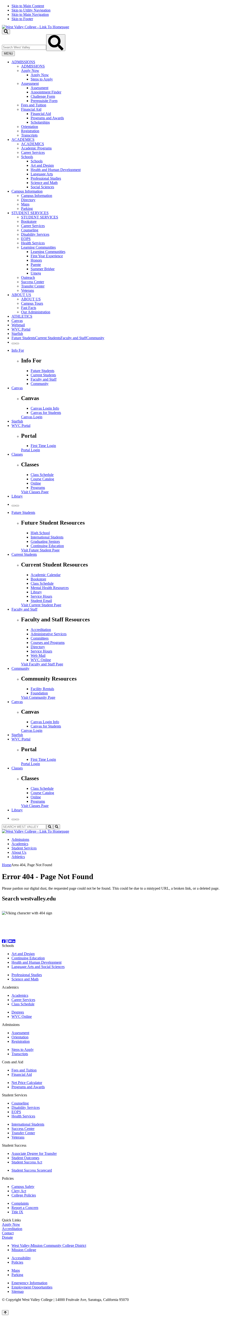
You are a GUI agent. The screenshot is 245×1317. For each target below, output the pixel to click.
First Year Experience (47, 256)
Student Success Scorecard (31, 1170)
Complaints (20, 1203)
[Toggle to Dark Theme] (17, 343)
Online (36, 483)
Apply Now (30, 71)
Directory (28, 200)
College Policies (23, 1195)
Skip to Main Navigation (30, 14)
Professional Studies (46, 178)
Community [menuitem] (95, 338)
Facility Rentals (42, 689)
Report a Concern (24, 1208)
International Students (47, 537)
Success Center (32, 282)
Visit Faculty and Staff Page (42, 664)
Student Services (24, 848)
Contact (8, 1233)
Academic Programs (36, 148)
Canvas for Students (46, 413)
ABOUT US (21, 295)
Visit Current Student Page (41, 605)
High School (40, 533)
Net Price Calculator (26, 1083)
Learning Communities (38, 247)
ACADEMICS (22, 139)
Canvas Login (31, 417)
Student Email (41, 601)
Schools (27, 157)
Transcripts (29, 135)
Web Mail (38, 655)
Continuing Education (47, 546)
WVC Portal (20, 329)
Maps (25, 204)
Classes (17, 454)
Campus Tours (32, 303)
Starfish (17, 334)
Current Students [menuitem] (48, 338)
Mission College (23, 1250)
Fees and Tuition (33, 105)
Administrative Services (49, 634)
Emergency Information (29, 1283)
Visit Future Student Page (40, 550)
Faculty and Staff (43, 379)
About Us (18, 852)
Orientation (29, 127)
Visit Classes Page (35, 492)
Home (6, 865)
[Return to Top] (5, 1312)
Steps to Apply (42, 79)
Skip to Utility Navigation (30, 10)
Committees (40, 638)
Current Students (43, 375)
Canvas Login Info (45, 408)
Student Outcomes (25, 1158)
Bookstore (29, 221)
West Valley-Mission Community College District (48, 1245)
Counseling (29, 230)
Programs (38, 488)
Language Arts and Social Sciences (38, 967)
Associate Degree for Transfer (34, 1153)
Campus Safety (22, 1187)
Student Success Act (26, 1162)
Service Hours (41, 596)
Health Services (33, 243)
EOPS (26, 239)
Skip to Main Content (27, 6)
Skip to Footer (22, 19)
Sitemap (17, 1291)
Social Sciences (42, 187)
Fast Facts (28, 308)
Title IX (17, 1212)
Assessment (30, 83)
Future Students (42, 371)
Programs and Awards (47, 118)
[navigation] (122, 12)
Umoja (36, 273)
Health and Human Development (56, 170)
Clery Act (18, 1191)
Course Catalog (42, 479)
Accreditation (41, 630)
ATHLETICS (21, 316)
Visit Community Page (38, 697)
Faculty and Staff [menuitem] (73, 338)
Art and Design (42, 165)
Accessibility (21, 1258)
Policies (17, 1262)
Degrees (17, 1012)
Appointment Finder (46, 92)
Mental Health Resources (50, 588)
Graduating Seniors (45, 541)
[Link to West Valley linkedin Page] (13, 941)
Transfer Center (33, 286)
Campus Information (27, 191)
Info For (17, 350)
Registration (30, 131)
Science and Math (44, 183)
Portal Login (30, 450)
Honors (36, 260)
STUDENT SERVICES (30, 213)
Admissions (20, 839)
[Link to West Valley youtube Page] (10, 941)
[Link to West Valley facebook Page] (3, 941)
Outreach (28, 277)
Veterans (27, 290)
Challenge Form (43, 96)
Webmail (18, 325)
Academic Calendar (46, 575)
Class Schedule (42, 475)
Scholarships (40, 122)
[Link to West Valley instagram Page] (7, 941)
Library (17, 496)
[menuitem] (127, 98)
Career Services (33, 152)
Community (40, 384)
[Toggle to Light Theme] (13, 343)
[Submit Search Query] (55, 42)
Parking (27, 208)
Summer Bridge (43, 269)
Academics (19, 844)
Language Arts (42, 174)
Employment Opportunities (31, 1287)
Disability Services (35, 234)
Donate (7, 1237)
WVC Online (41, 660)
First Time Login (43, 446)
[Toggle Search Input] (6, 31)
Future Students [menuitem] (23, 338)
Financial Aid (31, 109)
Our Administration (35, 312)
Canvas (17, 321)
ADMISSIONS (23, 62)
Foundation (39, 693)
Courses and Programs (48, 643)
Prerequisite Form (44, 101)
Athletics (18, 857)
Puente (36, 265)
